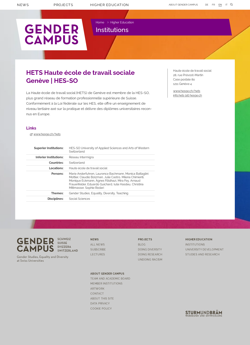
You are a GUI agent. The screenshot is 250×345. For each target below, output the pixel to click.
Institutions (112, 29)
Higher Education (109, 5)
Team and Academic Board (110, 278)
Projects (63, 5)
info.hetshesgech (187, 95)
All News (97, 244)
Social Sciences (79, 198)
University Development (204, 249)
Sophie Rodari (94, 188)
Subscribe (98, 249)
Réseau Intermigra (81, 157)
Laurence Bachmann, (110, 173)
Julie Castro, (113, 177)
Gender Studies (79, 193)
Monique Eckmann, (82, 180)
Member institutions (106, 283)
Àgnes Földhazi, (107, 180)
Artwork (97, 288)
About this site (102, 298)
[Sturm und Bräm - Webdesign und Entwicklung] (203, 313)
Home (100, 22)
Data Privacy (100, 303)
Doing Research (150, 254)
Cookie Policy (101, 308)
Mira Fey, (124, 180)
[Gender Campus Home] (51, 34)
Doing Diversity (150, 249)
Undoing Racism (150, 259)
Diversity (109, 193)
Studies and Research (202, 254)
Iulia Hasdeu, (123, 184)
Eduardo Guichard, (100, 184)
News (23, 5)
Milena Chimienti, (133, 177)
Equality (96, 193)
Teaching (122, 193)
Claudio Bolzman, (92, 177)
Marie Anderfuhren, (82, 173)
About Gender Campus (183, 4)
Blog (141, 244)
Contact (97, 293)
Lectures (97, 254)
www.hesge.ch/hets (47, 134)
